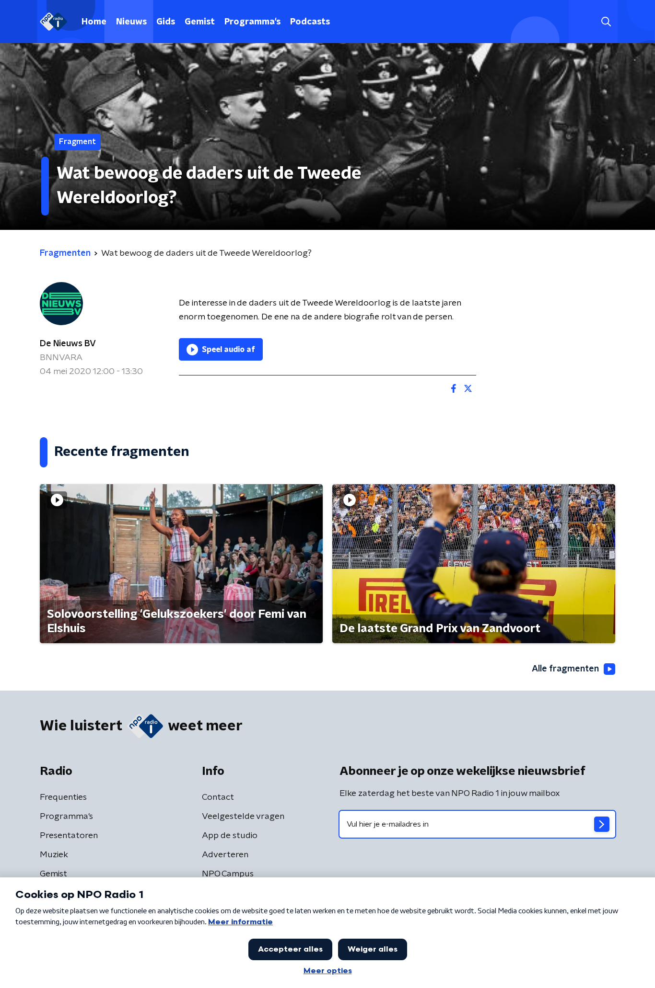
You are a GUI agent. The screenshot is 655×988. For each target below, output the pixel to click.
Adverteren (225, 855)
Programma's (252, 22)
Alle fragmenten (565, 669)
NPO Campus (228, 874)
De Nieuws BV (68, 344)
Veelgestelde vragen (243, 816)
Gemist (200, 22)
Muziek (54, 855)
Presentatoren (69, 835)
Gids (165, 22)
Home (94, 22)
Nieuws (131, 22)
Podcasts (310, 22)
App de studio (229, 835)
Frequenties (63, 797)
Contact (218, 797)
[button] (606, 22)
